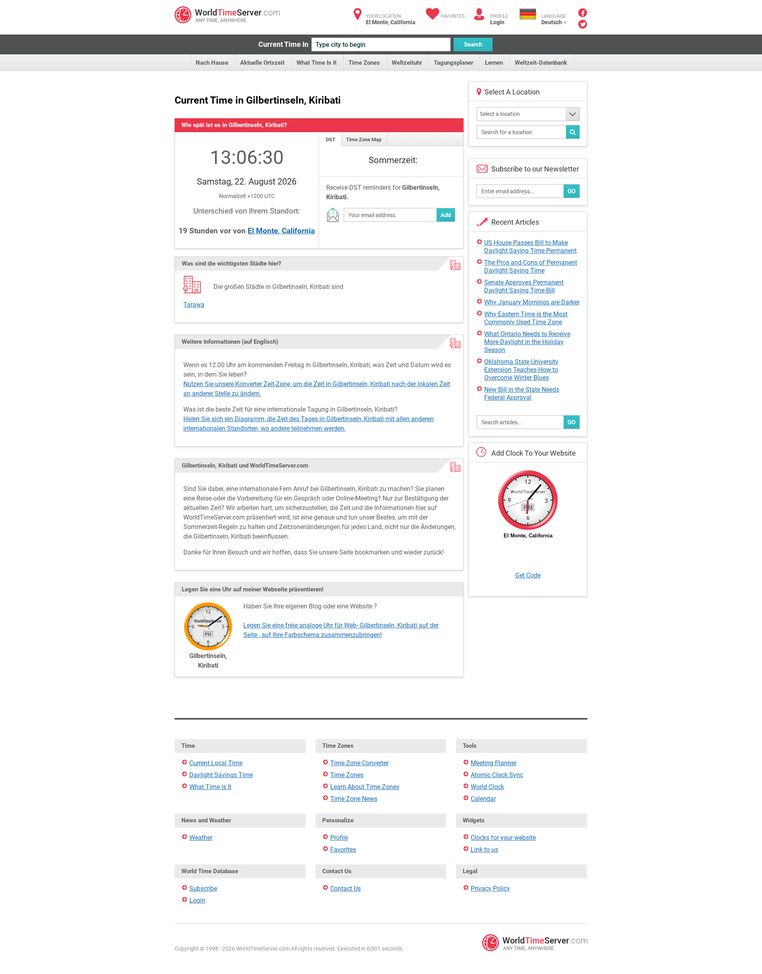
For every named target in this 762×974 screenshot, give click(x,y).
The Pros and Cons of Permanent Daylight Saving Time (530, 266)
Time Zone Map (363, 139)
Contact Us (345, 888)
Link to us (484, 849)
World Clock (487, 787)
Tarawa (193, 304)
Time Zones (364, 62)
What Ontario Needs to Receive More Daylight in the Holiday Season (527, 342)
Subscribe (203, 888)
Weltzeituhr (407, 62)
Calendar (483, 799)
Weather (200, 837)
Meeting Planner (493, 763)
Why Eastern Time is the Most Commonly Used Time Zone (526, 318)
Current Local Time (215, 763)
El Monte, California (281, 230)
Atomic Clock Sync (497, 775)
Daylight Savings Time (221, 775)
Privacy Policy (490, 888)
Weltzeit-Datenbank (541, 62)
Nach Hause (212, 62)
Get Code (528, 575)
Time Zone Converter (359, 763)
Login (497, 22)
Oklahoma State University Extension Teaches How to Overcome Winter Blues (521, 369)
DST (330, 139)
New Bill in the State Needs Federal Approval (521, 393)
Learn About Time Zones (364, 787)
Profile (339, 837)
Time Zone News (353, 799)
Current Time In (283, 44)
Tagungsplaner (453, 62)
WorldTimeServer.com (227, 14)
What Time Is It (316, 62)
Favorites (453, 16)
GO (571, 191)
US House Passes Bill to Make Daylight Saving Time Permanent (530, 246)
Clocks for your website (503, 837)
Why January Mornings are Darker (531, 302)
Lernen (494, 62)
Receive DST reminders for (383, 192)
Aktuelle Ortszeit (262, 62)
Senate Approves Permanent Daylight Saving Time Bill (524, 286)
